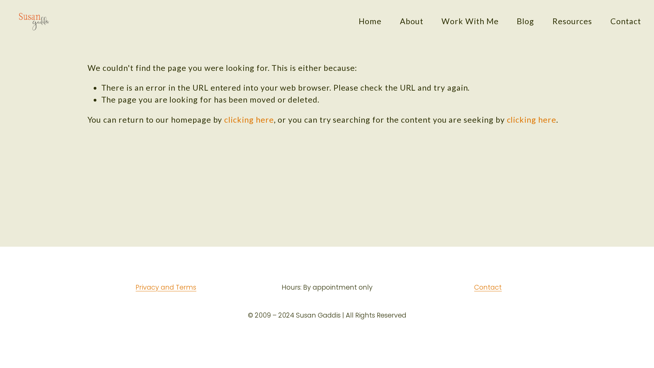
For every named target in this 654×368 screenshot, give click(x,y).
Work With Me (469, 21)
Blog (525, 21)
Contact (625, 21)
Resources (572, 21)
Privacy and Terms (166, 287)
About (411, 21)
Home (370, 21)
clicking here (249, 119)
